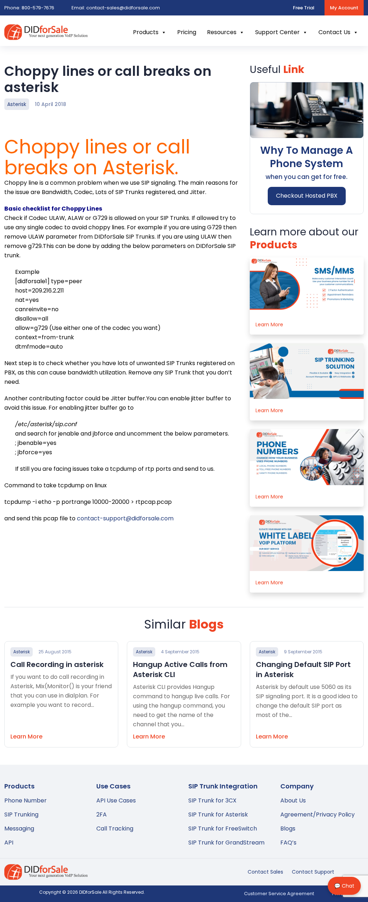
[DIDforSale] (46, 35)
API (8, 842)
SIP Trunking (21, 814)
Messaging (19, 828)
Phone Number (25, 800)
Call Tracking (114, 828)
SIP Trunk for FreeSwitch (222, 828)
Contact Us (334, 32)
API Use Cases (116, 800)
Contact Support (313, 871)
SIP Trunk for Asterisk (218, 814)
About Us (293, 800)
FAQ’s (288, 842)
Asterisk (16, 104)
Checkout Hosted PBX (306, 196)
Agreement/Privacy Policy (317, 814)
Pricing (186, 32)
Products (145, 32)
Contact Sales (265, 871)
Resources (221, 32)
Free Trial (303, 7)
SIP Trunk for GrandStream (226, 842)
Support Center (277, 32)
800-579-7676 (29, 8)
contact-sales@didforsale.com (116, 8)
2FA (101, 814)
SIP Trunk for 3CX (212, 800)
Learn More (269, 324)
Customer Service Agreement (279, 893)
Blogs (287, 828)
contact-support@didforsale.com (125, 518)
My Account (344, 7)
